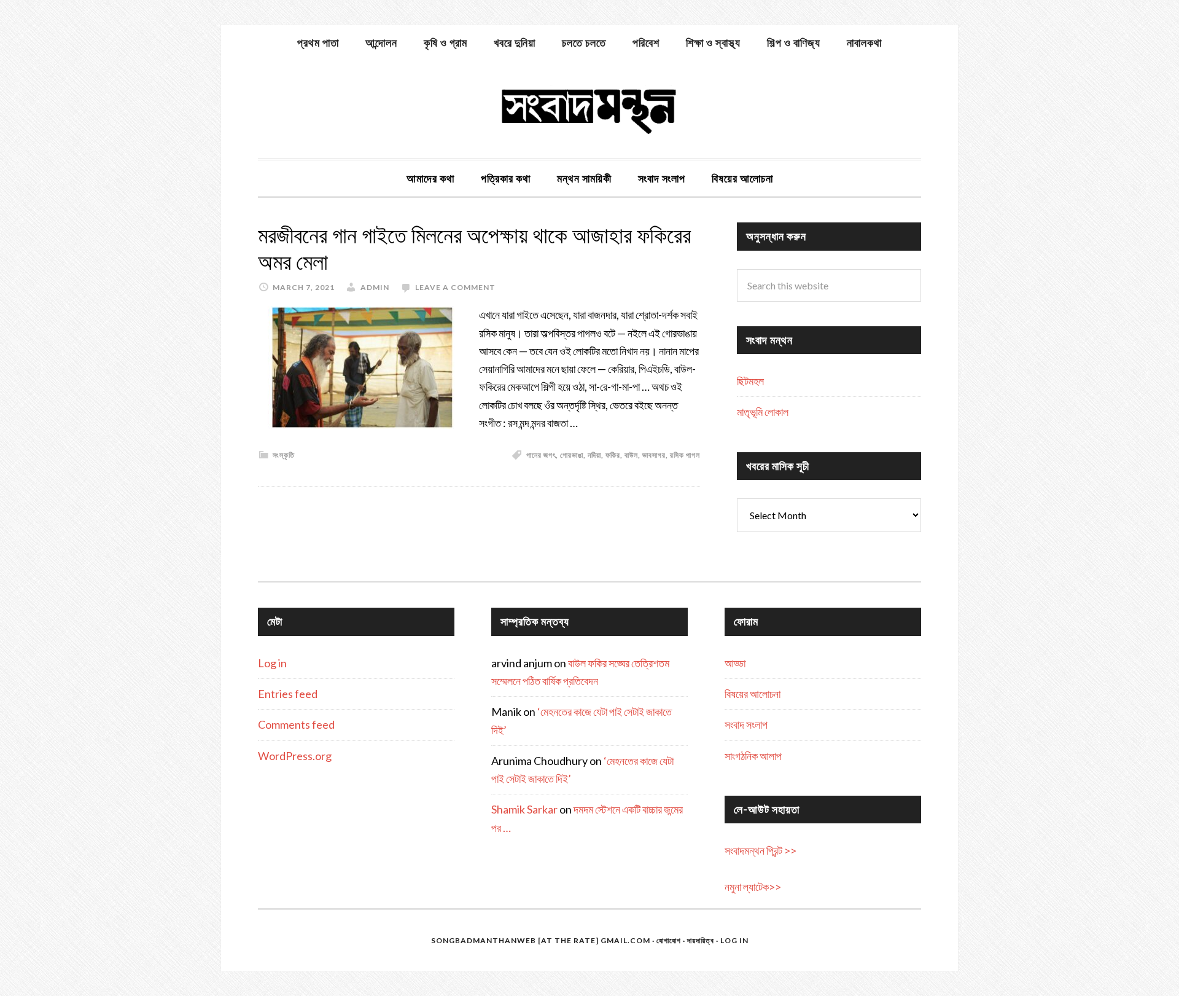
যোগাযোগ (668, 940)
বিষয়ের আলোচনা (752, 693)
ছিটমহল (750, 381)
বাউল (631, 455)
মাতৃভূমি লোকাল (762, 411)
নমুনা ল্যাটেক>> (753, 886)
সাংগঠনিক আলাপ (753, 756)
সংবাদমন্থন (589, 109)
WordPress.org (295, 756)
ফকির (612, 455)
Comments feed (296, 724)
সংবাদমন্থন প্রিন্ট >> (760, 850)
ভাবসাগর (654, 455)
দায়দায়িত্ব (700, 940)
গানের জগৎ (541, 455)
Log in (272, 663)
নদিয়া (594, 455)
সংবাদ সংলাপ (746, 724)
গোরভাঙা (571, 455)
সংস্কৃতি (284, 455)
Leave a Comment (455, 287)
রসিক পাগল (685, 455)
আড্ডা (735, 663)
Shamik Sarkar (524, 809)
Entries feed (287, 693)
